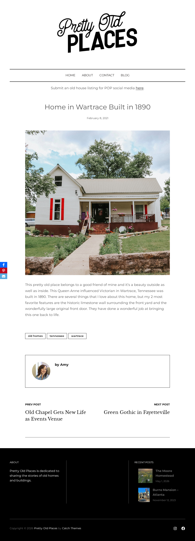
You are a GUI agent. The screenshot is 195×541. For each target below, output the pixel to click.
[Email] (3, 276)
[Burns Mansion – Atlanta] (144, 496)
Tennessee (57, 336)
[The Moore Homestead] (145, 477)
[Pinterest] (3, 270)
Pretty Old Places (45, 528)
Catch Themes (71, 528)
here (140, 88)
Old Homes (35, 336)
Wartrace (77, 336)
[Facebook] (3, 265)
